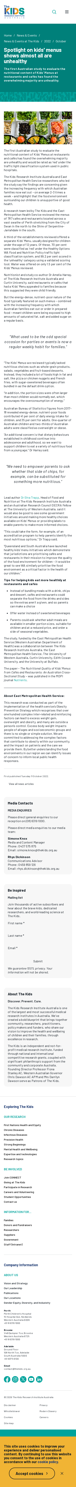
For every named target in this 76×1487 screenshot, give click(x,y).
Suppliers (9, 1234)
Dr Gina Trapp (30, 497)
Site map (9, 1423)
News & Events (27, 35)
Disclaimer (10, 1405)
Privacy (44, 1405)
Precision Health (13, 1139)
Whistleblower (12, 1411)
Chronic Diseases (14, 1129)
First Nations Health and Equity (22, 1125)
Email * (13, 948)
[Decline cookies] (62, 1473)
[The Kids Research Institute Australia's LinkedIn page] (39, 1379)
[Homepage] (14, 11)
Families (8, 1220)
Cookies (8, 1417)
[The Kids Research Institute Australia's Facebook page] (7, 1379)
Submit (38, 961)
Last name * (16, 935)
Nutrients (20, 680)
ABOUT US (11, 1275)
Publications (11, 1293)
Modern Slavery (48, 1411)
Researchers (11, 1229)
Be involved (13, 1169)
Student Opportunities (17, 1196)
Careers (44, 1417)
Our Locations (12, 1297)
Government (11, 1239)
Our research (15, 1116)
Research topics (13, 1159)
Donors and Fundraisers (18, 1225)
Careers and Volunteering (19, 1192)
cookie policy (48, 1462)
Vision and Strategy (16, 1283)
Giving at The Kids (14, 1182)
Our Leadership (13, 1288)
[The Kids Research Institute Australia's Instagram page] (15, 1379)
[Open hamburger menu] (67, 12)
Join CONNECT (12, 1177)
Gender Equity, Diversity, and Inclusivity (27, 1302)
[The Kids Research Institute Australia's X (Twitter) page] (23, 1379)
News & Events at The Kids (21, 41)
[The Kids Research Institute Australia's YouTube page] (31, 1379)
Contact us (10, 1201)
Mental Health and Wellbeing (20, 1149)
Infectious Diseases (15, 1134)
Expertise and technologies (20, 1154)
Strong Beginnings (15, 1144)
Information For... (17, 1212)
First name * (16, 923)
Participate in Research (18, 1187)
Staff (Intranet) (13, 1244)
